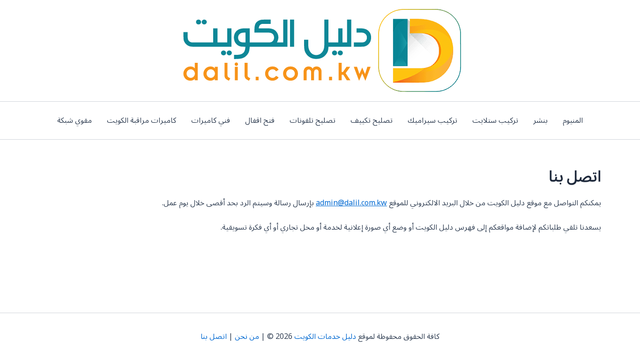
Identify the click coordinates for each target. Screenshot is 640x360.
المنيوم (573, 120)
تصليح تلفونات (312, 120)
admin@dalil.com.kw (351, 203)
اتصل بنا (214, 337)
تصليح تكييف (371, 120)
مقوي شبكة (74, 120)
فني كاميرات (210, 120)
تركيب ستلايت (495, 120)
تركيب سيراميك (432, 120)
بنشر (540, 120)
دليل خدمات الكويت (325, 337)
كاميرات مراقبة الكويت (141, 120)
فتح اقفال (260, 120)
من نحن (247, 337)
